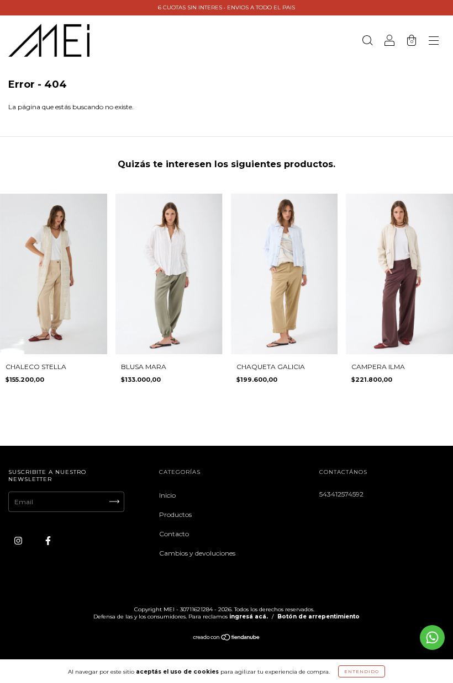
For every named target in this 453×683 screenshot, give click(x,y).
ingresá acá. (248, 616)
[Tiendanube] (226, 638)
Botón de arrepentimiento (318, 616)
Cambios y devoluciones (197, 553)
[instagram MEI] (19, 540)
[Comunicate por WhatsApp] (432, 637)
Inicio (167, 495)
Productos (175, 514)
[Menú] (433, 42)
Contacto (174, 534)
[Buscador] (367, 42)
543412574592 (341, 494)
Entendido (361, 671)
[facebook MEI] (48, 540)
